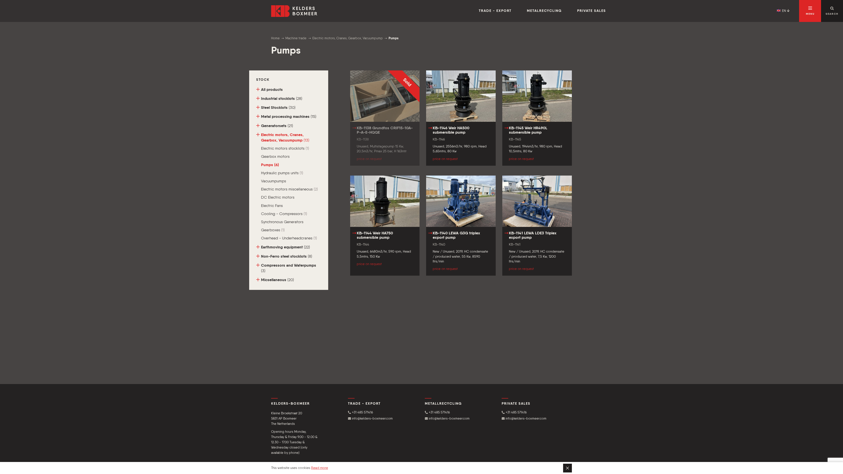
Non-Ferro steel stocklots (286, 257)
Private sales (591, 11)
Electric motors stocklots (285, 149)
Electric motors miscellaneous (289, 189)
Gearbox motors (275, 157)
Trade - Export (495, 11)
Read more (319, 468)
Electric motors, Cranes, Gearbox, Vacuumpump (285, 137)
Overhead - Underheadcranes (289, 238)
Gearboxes (273, 230)
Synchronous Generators (282, 222)
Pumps (270, 165)
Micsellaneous (277, 280)
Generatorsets (277, 126)
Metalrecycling (544, 11)
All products (272, 90)
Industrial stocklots (281, 99)
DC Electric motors (277, 197)
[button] (383, 412)
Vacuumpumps (273, 181)
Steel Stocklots (278, 108)
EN (784, 11)
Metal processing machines (288, 117)
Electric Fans (272, 206)
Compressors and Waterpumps (288, 268)
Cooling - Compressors (284, 214)
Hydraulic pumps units (282, 173)
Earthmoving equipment (285, 247)
